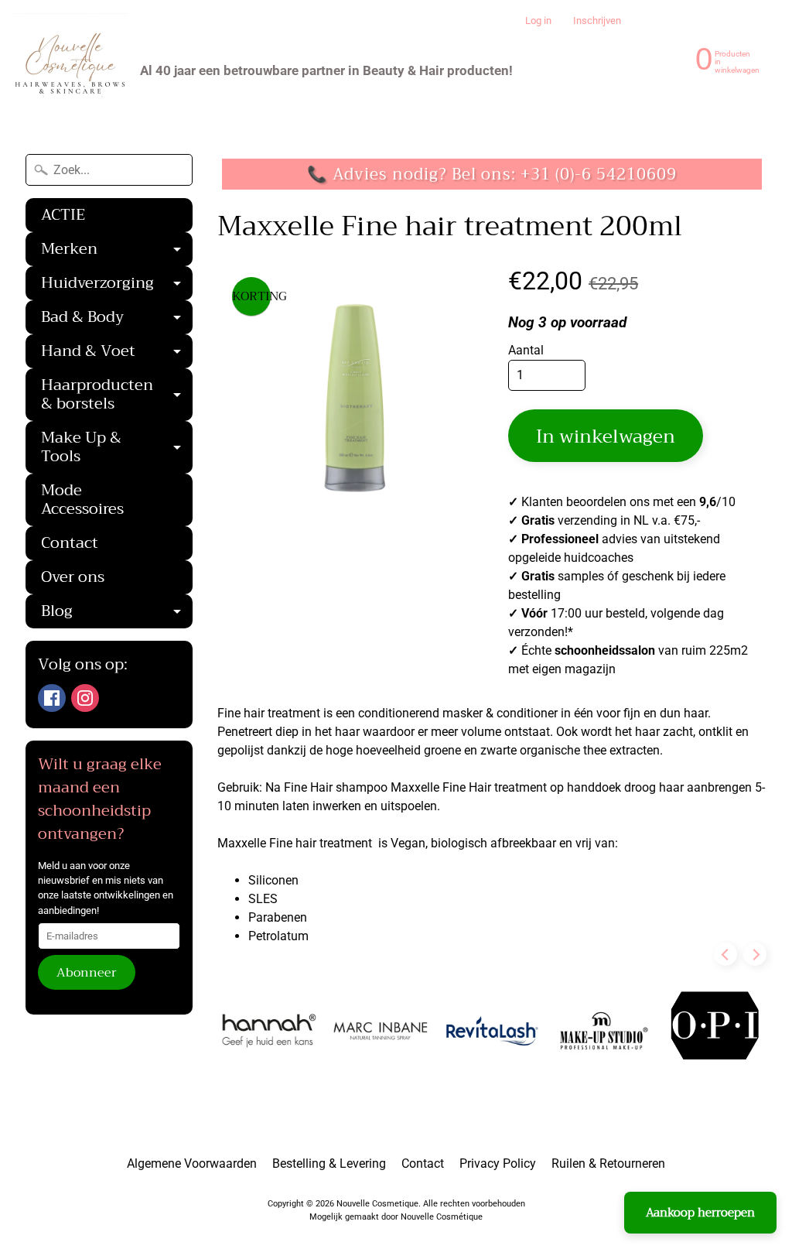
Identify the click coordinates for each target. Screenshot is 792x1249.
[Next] (754, 954)
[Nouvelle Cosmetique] (70, 70)
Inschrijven (597, 21)
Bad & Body (117, 318)
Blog (117, 612)
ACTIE (63, 214)
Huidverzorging (117, 284)
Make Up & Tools (117, 449)
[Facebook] (52, 698)
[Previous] (725, 954)
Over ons (72, 576)
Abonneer (86, 973)
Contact (69, 542)
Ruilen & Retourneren (608, 1163)
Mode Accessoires (82, 499)
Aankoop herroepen (700, 1213)
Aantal (526, 350)
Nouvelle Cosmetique (377, 1204)
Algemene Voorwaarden (192, 1163)
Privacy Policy (497, 1163)
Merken (117, 250)
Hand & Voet (117, 352)
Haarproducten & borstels (117, 396)
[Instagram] (85, 698)
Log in (538, 21)
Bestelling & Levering (329, 1163)
